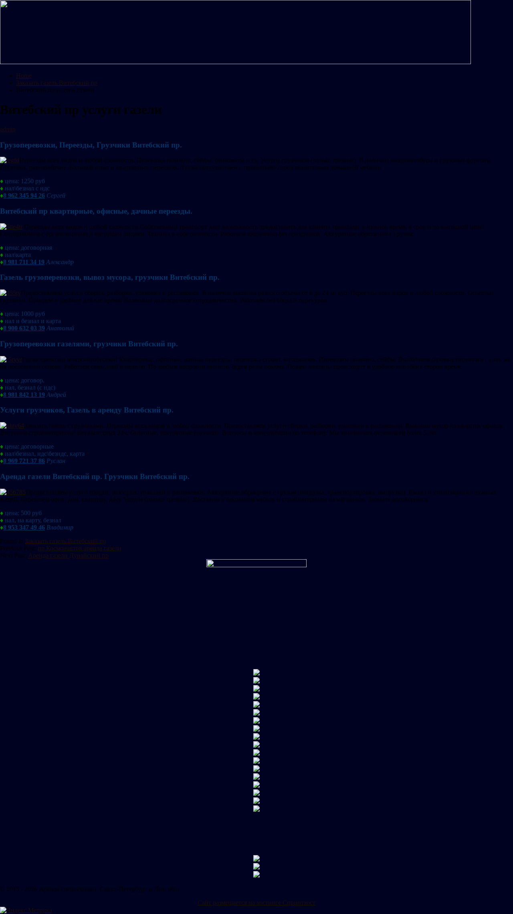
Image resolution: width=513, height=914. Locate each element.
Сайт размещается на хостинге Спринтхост (256, 902)
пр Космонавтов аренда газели (79, 548)
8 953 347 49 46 (24, 527)
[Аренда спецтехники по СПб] (235, 62)
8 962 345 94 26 (24, 195)
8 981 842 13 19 (24, 394)
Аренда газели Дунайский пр (68, 555)
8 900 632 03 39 (24, 328)
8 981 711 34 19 (23, 262)
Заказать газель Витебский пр (65, 541)
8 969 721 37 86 (24, 460)
